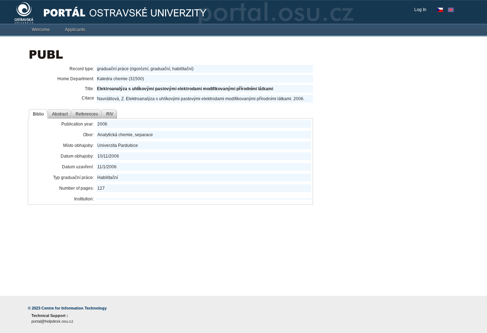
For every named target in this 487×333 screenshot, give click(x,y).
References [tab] (87, 114)
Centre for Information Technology (74, 308)
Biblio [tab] (38, 114)
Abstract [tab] (60, 114)
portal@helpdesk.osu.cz (52, 321)
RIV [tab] (109, 114)
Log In (420, 9)
